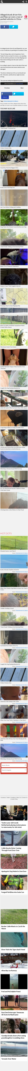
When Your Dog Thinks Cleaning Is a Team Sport (13, 720)
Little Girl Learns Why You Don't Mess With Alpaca (13, 408)
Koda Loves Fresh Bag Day (7, 187)
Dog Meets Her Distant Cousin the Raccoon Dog (13, 227)
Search (26, 2)
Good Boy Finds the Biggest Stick (9, 167)
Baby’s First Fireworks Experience (9, 266)
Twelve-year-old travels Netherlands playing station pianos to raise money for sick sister (13, 825)
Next (22, 88)
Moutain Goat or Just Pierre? (8, 551)
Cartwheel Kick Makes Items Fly (9, 645)
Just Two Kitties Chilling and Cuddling (10, 207)
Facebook (3, 797)
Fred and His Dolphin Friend (10, 991)
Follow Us (5, 97)
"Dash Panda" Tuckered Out (7, 128)
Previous (7, 88)
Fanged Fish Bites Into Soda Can (12, 892)
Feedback (13, 797)
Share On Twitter (13, 27)
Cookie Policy (14, 799)
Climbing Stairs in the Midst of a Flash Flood (12, 510)
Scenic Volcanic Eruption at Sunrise (9, 569)
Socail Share (23, 2)
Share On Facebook (4, 27)
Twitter (8, 797)
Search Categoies (6, 770)
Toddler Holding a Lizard (7, 608)
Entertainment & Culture (6, 21)
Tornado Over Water (8, 1059)
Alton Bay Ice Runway (9, 970)
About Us (18, 797)
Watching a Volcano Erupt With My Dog (11, 468)
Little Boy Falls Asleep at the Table (9, 701)
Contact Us (24, 797)
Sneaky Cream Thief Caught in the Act (10, 286)
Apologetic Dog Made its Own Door (14, 871)
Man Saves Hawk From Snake (8, 347)
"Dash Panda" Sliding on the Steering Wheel (11, 246)
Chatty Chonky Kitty (5, 148)
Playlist (26, 18)
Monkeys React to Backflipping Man (10, 305)
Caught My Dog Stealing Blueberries (10, 388)
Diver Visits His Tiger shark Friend (13, 949)
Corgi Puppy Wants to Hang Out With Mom (12, 427)
